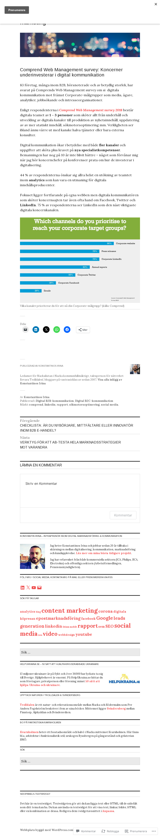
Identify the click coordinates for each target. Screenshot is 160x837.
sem (101, 626)
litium (66, 626)
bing (38, 611)
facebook (88, 619)
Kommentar (123, 515)
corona (105, 611)
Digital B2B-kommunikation (55, 401)
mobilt (73, 626)
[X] (28, 587)
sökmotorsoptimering (84, 404)
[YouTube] (33, 587)
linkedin (50, 404)
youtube (83, 634)
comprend (36, 404)
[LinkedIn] (22, 587)
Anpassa (108, 811)
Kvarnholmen (29, 732)
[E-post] (39, 587)
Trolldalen (27, 705)
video (50, 633)
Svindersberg (116, 708)
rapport (62, 404)
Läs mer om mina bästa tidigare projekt (103, 553)
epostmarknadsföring (58, 618)
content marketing (69, 610)
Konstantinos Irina (37, 397)
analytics (27, 611)
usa (40, 634)
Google (104, 618)
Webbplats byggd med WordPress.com (47, 830)
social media (109, 404)
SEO (109, 626)
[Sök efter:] (80, 652)
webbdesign (66, 635)
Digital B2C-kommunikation (94, 401)
